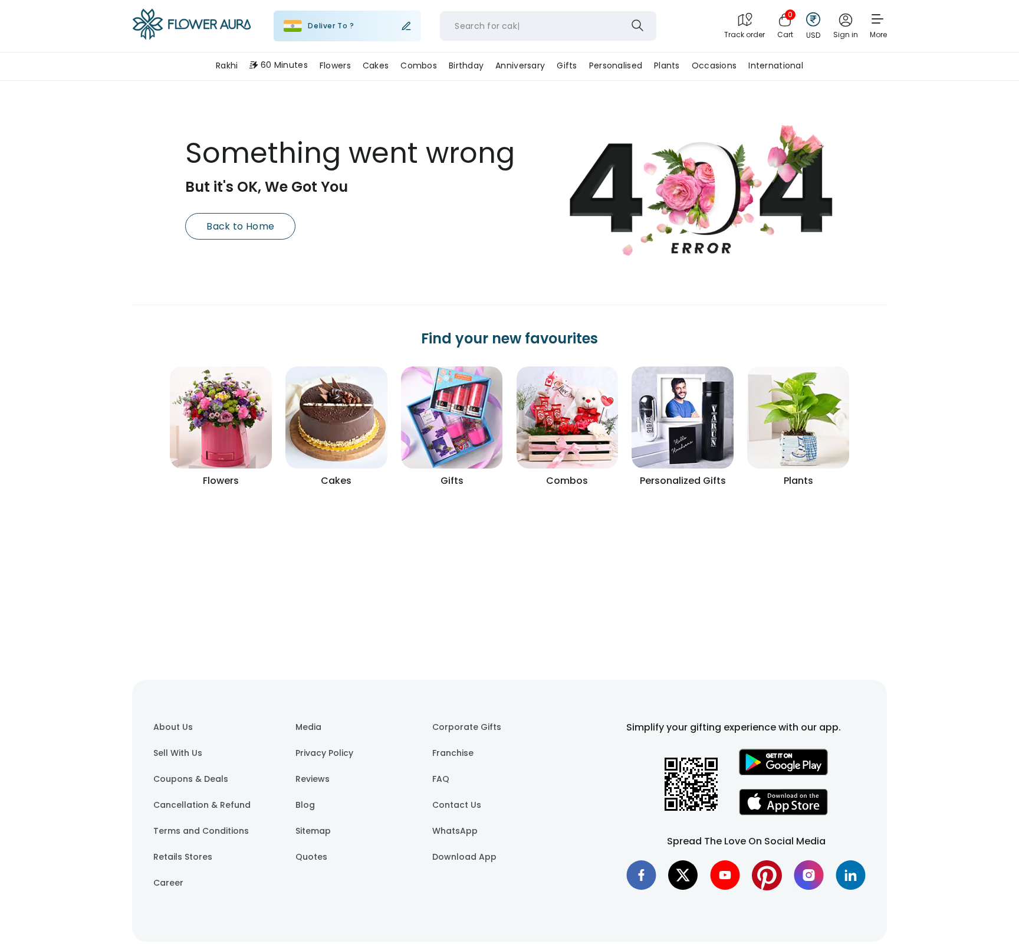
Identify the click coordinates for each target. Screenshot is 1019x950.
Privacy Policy (324, 753)
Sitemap (313, 831)
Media (308, 727)
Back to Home (240, 226)
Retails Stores (182, 857)
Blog (305, 805)
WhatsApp (455, 831)
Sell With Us (177, 753)
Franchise (453, 753)
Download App (464, 857)
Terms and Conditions (201, 831)
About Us (173, 727)
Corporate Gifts (466, 727)
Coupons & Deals (190, 779)
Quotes (311, 857)
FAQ (440, 779)
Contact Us (456, 805)
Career (168, 883)
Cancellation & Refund (202, 805)
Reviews (312, 779)
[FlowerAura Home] (191, 26)
